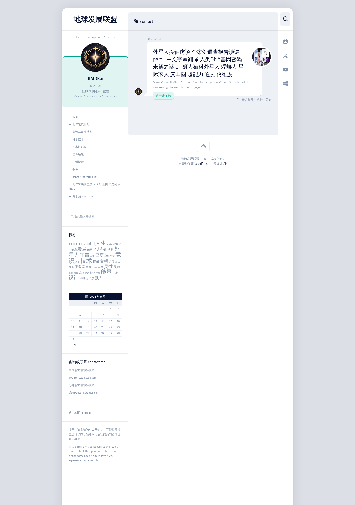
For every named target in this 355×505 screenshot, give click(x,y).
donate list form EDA (84, 177)
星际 (117, 262)
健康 (74, 249)
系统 (81, 272)
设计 (73, 277)
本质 (88, 267)
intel (91, 243)
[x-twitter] (285, 55)
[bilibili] (285, 41)
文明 (104, 261)
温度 (100, 267)
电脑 (71, 273)
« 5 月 (72, 345)
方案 (112, 262)
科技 (76, 273)
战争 (77, 262)
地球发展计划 (81, 124)
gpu (84, 244)
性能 (112, 256)
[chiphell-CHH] (285, 83)
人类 (109, 244)
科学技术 (78, 139)
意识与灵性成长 (82, 132)
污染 (94, 267)
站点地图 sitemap (80, 413)
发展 (81, 249)
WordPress (202, 164)
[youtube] (285, 69)
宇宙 (84, 255)
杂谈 (75, 169)
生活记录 (78, 162)
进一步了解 (163, 96)
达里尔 (89, 278)
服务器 (80, 267)
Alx (225, 164)
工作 (92, 256)
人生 (100, 243)
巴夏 (99, 255)
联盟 (98, 273)
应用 (107, 255)
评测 (82, 278)
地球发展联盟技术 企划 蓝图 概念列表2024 (94, 187)
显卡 (71, 267)
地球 (98, 249)
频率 (99, 277)
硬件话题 (78, 154)
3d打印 (72, 244)
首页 (75, 117)
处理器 (108, 249)
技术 (86, 260)
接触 (96, 262)
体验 (115, 244)
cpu (79, 243)
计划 (115, 272)
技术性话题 (79, 147)
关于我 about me (82, 196)
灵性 (108, 266)
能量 (106, 272)
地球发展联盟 (95, 19)
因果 (89, 249)
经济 (92, 272)
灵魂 (117, 267)
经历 (87, 273)
